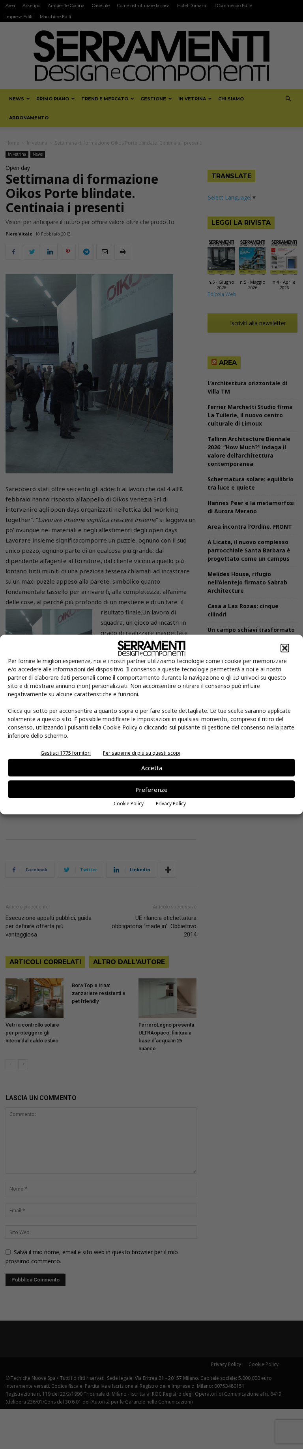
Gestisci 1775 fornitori (66, 753)
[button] (285, 648)
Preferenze (151, 789)
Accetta (151, 768)
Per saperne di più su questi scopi (141, 753)
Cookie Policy (129, 803)
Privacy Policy (171, 803)
